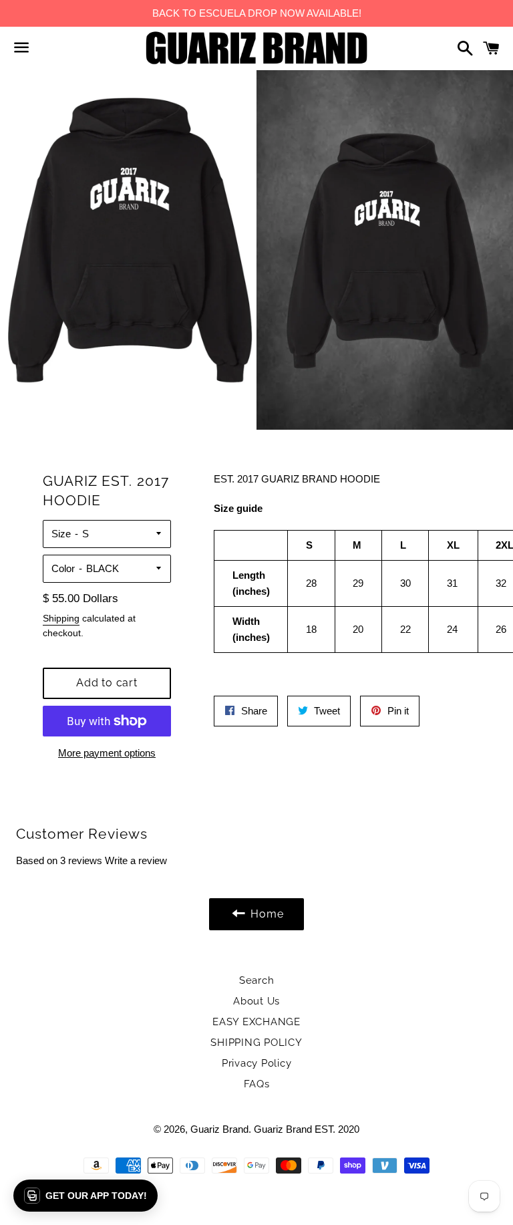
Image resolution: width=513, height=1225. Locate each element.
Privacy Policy (257, 1063)
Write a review (136, 860)
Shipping (61, 618)
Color (63, 568)
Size (61, 533)
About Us (256, 1001)
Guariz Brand (219, 1129)
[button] (85, 1196)
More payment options (107, 753)
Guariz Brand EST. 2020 (306, 1129)
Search (257, 980)
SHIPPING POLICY (256, 1043)
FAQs (257, 1084)
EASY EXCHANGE (256, 1022)
